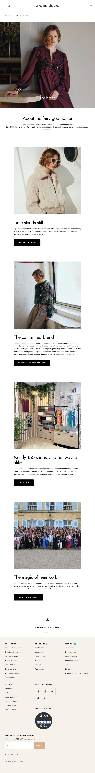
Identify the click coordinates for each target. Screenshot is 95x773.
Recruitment (39, 669)
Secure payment (11, 701)
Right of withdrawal (72, 660)
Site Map (8, 689)
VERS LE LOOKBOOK (27, 242)
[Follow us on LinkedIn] (45, 698)
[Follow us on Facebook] (38, 691)
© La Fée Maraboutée (12, 755)
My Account (69, 648)
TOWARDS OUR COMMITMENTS (31, 363)
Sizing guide (39, 665)
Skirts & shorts (10, 669)
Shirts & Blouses (11, 665)
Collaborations (40, 656)
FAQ (66, 665)
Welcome (8, 16)
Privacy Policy (10, 706)
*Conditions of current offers (76, 673)
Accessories (10, 678)
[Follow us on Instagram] (45, 691)
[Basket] (91, 6)
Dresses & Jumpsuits (13, 648)
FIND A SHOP (23, 483)
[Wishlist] (86, 6)
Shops (37, 660)
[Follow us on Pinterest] (52, 691)
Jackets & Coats (11, 656)
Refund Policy (10, 710)
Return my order (71, 656)
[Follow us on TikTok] (38, 698)
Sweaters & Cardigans (13, 652)
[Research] (9, 6)
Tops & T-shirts (11, 660)
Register (39, 746)
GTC (7, 693)
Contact (68, 669)
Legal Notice (10, 697)
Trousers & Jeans (12, 673)
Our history (39, 648)
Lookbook (39, 652)
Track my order (71, 652)
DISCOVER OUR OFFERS (28, 597)
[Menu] (3, 5)
